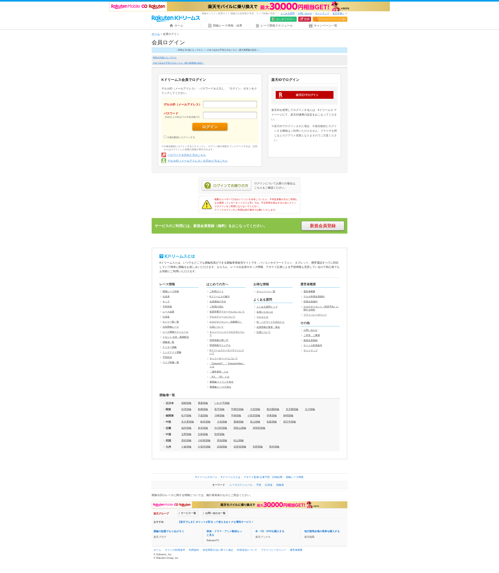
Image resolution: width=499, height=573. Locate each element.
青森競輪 (203, 403)
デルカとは (262, 317)
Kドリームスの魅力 (220, 296)
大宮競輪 (255, 409)
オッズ (166, 301)
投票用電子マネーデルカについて (227, 311)
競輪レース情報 (294, 477)
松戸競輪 (186, 415)
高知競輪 (222, 440)
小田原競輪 (254, 415)
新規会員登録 (323, 225)
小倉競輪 (186, 446)
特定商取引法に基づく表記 (218, 549)
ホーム (156, 33)
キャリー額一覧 (171, 321)
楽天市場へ (338, 13)
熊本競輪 (274, 446)
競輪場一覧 (168, 342)
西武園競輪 (273, 409)
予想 (258, 484)
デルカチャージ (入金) (332, 19)
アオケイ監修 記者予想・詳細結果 (263, 477)
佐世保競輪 (240, 446)
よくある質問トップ (267, 306)
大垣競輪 (222, 421)
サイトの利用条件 (312, 345)
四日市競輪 (289, 421)
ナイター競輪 (170, 347)
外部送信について (247, 549)
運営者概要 (309, 291)
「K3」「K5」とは (219, 376)
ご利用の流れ (217, 306)
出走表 (166, 296)
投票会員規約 (310, 301)
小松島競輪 (204, 440)
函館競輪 (186, 403)
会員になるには (265, 312)
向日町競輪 (220, 427)
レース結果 (168, 311)
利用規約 (194, 549)
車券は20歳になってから (165, 57)
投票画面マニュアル (220, 345)
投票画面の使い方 (219, 340)
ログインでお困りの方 (226, 185)
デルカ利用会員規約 (314, 296)
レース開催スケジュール (175, 332)
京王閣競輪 (292, 409)
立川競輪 (310, 409)
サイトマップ (322, 13)
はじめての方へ (285, 19)
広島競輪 (203, 434)
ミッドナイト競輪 (172, 352)
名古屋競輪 (187, 421)
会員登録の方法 (218, 301)
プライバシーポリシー (315, 314)
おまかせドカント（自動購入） (226, 321)
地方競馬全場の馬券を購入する (322, 531)
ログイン (210, 126)
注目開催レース (171, 327)
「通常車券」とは (219, 371)
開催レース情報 (171, 291)
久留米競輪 (204, 446)
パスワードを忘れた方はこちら (187, 154)
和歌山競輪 (240, 427)
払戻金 (166, 316)
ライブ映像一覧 (171, 362)
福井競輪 (186, 427)
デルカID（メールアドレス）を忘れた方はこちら (198, 160)
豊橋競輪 (239, 421)
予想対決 (167, 357)
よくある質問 (287, 13)
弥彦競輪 (186, 409)
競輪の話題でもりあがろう (169, 531)
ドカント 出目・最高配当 (176, 337)
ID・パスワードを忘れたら (271, 322)
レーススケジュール (241, 484)
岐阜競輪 (205, 421)
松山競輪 (239, 440)
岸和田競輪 (259, 427)
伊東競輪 (272, 415)
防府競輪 (219, 434)
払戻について (217, 327)
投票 (307, 19)
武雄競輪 (222, 446)
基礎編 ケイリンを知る (222, 382)
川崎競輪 (219, 415)
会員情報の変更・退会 (268, 327)
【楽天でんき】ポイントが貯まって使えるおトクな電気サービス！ (216, 521)
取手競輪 (219, 409)
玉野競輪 (186, 434)
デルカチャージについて (222, 316)
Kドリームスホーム (206, 477)
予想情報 (167, 306)
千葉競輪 (203, 415)
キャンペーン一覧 (266, 291)
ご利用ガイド (217, 291)
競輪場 (280, 484)
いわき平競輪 (222, 403)
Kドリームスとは (230, 477)
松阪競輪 (272, 421)
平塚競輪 (236, 415)
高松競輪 (186, 440)
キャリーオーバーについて (224, 358)
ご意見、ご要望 (311, 335)
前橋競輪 (203, 409)
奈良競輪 (203, 427)
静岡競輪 (288, 415)
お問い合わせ (305, 13)
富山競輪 (255, 421)
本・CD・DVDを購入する (269, 531)
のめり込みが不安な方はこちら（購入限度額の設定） (178, 63)
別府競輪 (258, 446)
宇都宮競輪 (237, 409)
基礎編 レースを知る (220, 387)
